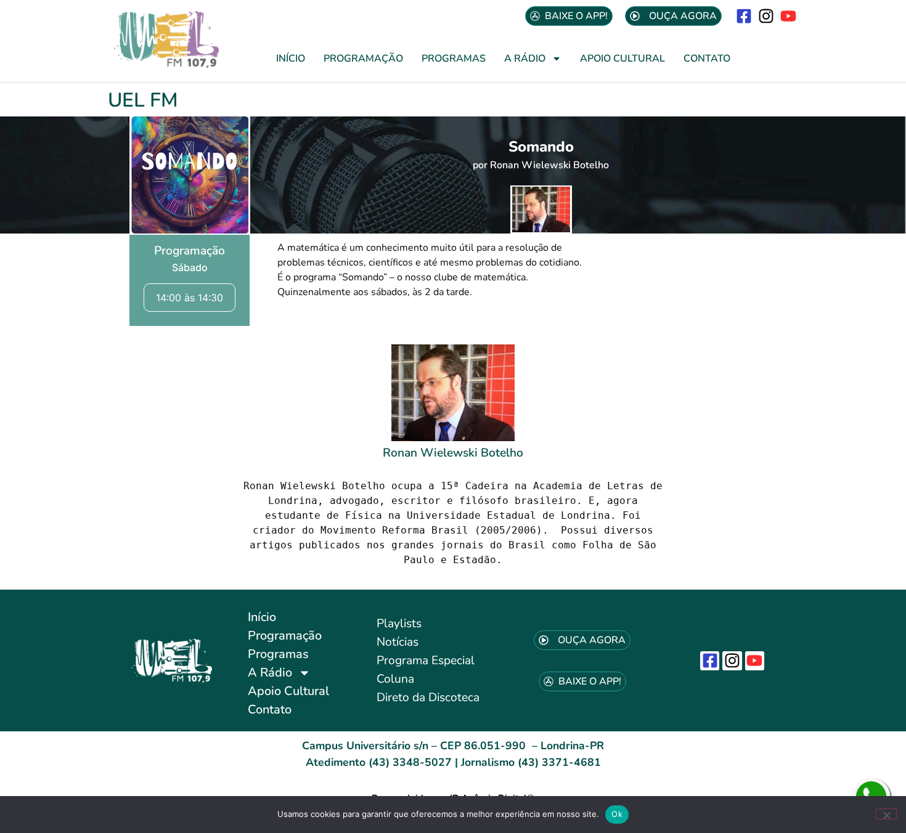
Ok (616, 814)
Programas (454, 58)
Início (290, 58)
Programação (363, 58)
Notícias (397, 642)
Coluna (395, 679)
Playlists (399, 624)
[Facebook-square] (743, 15)
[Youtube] (788, 15)
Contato (707, 58)
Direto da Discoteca (428, 697)
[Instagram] (766, 15)
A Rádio (524, 58)
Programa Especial (426, 660)
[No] (886, 813)
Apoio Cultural (622, 58)
